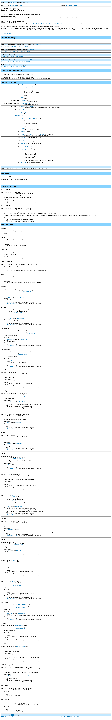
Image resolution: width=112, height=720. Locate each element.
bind (22, 84)
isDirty (22, 125)
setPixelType (23, 156)
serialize (22, 146)
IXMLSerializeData (30, 87)
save (22, 143)
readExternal (23, 137)
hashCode (23, 122)
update (22, 159)
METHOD (20, 5)
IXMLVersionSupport (52, 18)
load (22, 131)
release (22, 140)
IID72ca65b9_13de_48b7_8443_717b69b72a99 (14, 66)
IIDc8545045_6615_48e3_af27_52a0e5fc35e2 (14, 61)
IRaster (31, 134)
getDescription (24, 100)
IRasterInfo (17, 115)
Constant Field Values (9, 183)
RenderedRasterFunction (6, 73)
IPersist (32, 18)
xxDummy (27, 46)
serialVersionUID (12, 40)
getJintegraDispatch (25, 103)
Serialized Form (7, 33)
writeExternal (23, 162)
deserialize (23, 87)
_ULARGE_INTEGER (31, 118)
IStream (25, 131)
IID (1, 46)
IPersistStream (37, 18)
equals (22, 91)
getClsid (22, 97)
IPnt (24, 134)
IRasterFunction (7, 18)
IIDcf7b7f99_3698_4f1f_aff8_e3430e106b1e (13, 46)
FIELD (10, 5)
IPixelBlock (41, 134)
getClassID (23, 94)
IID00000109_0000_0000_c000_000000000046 (14, 51)
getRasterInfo (24, 115)
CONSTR (15, 5)
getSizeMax (23, 118)
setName (23, 153)
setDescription (24, 149)
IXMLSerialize (44, 18)
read (22, 134)
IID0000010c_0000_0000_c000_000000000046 (12, 56)
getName (23, 109)
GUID (27, 94)
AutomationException (26, 291)
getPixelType (23, 112)
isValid (22, 128)
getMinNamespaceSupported (27, 106)
